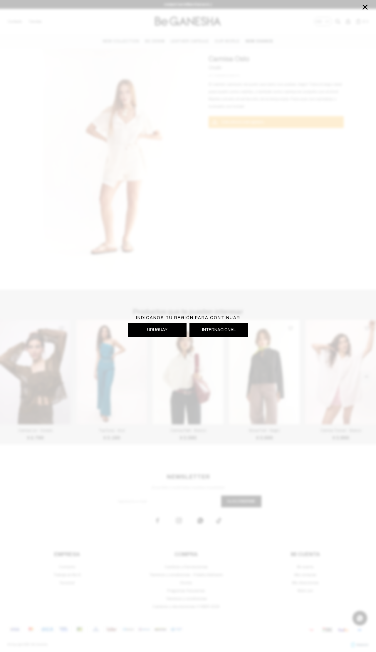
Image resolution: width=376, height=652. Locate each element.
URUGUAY (157, 330)
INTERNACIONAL (219, 330)
